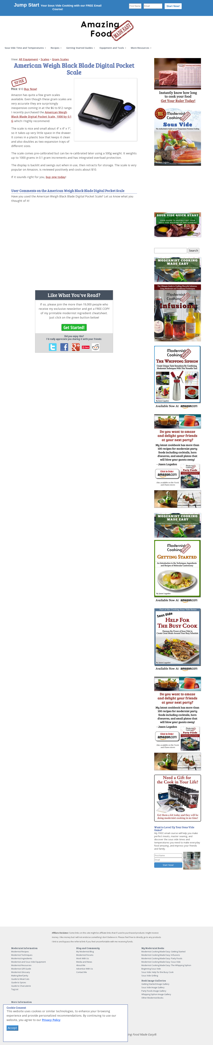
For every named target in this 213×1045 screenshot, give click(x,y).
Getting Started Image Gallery (155, 984)
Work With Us (82, 958)
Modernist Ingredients (21, 958)
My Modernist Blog (85, 951)
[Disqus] (74, 245)
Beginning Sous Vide (151, 968)
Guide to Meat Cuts (20, 979)
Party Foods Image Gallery (153, 990)
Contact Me (81, 972)
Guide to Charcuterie (21, 985)
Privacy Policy (51, 1020)
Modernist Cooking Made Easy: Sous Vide (161, 961)
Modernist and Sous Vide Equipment (28, 961)
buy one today (55, 177)
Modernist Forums (84, 955)
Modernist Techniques (21, 955)
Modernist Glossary (20, 972)
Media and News (84, 961)
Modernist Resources (21, 965)
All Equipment (28, 59)
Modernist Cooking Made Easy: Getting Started (163, 951)
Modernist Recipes (20, 951)
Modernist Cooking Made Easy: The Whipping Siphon (166, 965)
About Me (80, 965)
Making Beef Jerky (19, 975)
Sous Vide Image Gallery (153, 987)
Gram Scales (60, 59)
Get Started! (74, 327)
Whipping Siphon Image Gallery (156, 994)
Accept (12, 1028)
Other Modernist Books (152, 997)
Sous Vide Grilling (149, 975)
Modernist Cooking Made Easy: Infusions (160, 955)
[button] (25, 48)
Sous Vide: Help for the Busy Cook (157, 972)
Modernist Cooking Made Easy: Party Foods (161, 958)
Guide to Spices (18, 982)
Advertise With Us (84, 968)
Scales (45, 59)
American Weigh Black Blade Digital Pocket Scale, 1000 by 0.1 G (41, 116)
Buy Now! (30, 89)
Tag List (14, 989)
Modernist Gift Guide (21, 968)
